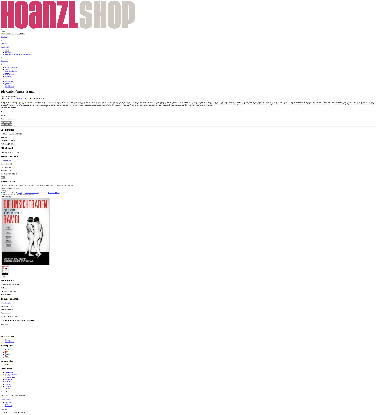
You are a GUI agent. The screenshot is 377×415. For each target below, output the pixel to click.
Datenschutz (8, 406)
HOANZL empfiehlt (11, 67)
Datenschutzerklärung (32, 193)
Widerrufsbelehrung (54, 193)
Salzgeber (8, 160)
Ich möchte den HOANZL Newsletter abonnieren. (18, 195)
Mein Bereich (9, 81)
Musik (7, 73)
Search (3, 31)
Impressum (8, 402)
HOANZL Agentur (11, 374)
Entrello (7, 381)
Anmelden (8, 52)
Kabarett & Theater (11, 71)
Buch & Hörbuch (10, 74)
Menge (3, 190)
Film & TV (8, 69)
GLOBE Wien (9, 376)
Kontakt (7, 85)
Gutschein (8, 83)
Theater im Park (10, 378)
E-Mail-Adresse (6, 188)
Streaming (8, 76)
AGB (20, 193)
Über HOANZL (10, 372)
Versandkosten (9, 87)
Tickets (7, 78)
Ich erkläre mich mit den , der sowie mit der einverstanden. (36, 193)
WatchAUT (8, 379)
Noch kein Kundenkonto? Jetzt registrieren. (18, 54)
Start (8, 98)
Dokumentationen (22, 98)
